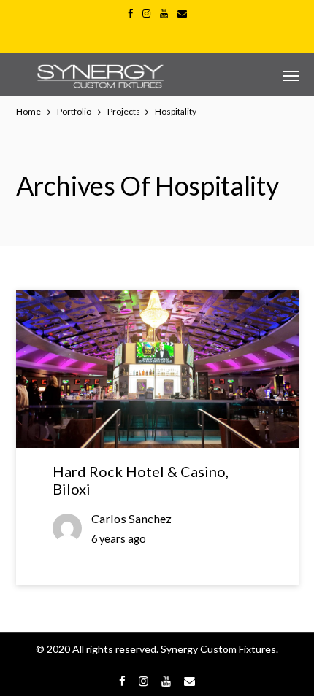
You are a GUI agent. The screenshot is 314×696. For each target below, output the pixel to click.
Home (28, 111)
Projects (123, 111)
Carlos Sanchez (131, 518)
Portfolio (74, 111)
